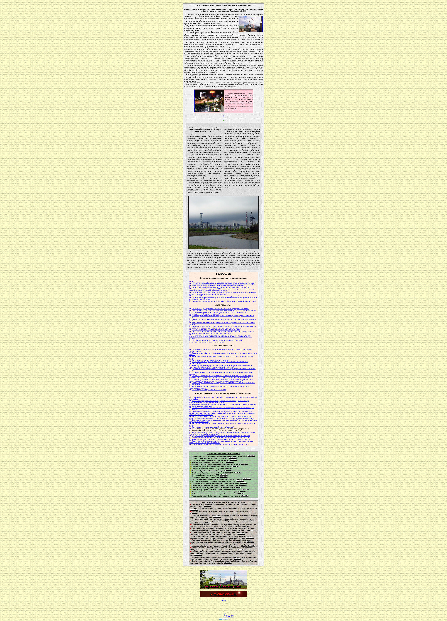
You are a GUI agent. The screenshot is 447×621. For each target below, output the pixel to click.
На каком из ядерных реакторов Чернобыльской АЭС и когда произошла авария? (220, 309)
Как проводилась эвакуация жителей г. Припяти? (209, 390)
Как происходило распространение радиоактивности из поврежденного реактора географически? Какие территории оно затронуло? (219, 401)
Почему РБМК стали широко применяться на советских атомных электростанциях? (221, 287)
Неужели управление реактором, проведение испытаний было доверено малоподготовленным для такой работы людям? (216, 341)
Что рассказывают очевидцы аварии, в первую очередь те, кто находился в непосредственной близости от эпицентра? (217, 313)
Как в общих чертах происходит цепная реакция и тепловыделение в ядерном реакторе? (223, 284)
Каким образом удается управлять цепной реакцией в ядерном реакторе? (218, 285)
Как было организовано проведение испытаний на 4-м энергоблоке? (216, 330)
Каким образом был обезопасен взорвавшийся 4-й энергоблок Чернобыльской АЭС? (221, 439)
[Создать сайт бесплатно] (223, 619)
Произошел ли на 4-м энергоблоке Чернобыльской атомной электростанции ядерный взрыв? (224, 310)
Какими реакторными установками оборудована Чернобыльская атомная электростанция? (224, 282)
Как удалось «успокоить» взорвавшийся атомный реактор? (213, 427)
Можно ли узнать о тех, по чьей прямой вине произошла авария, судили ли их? (220, 444)
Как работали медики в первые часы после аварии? (210, 360)
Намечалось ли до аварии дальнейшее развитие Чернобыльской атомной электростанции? (224, 301)
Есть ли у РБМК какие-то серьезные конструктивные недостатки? (215, 296)
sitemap (223, 600)
